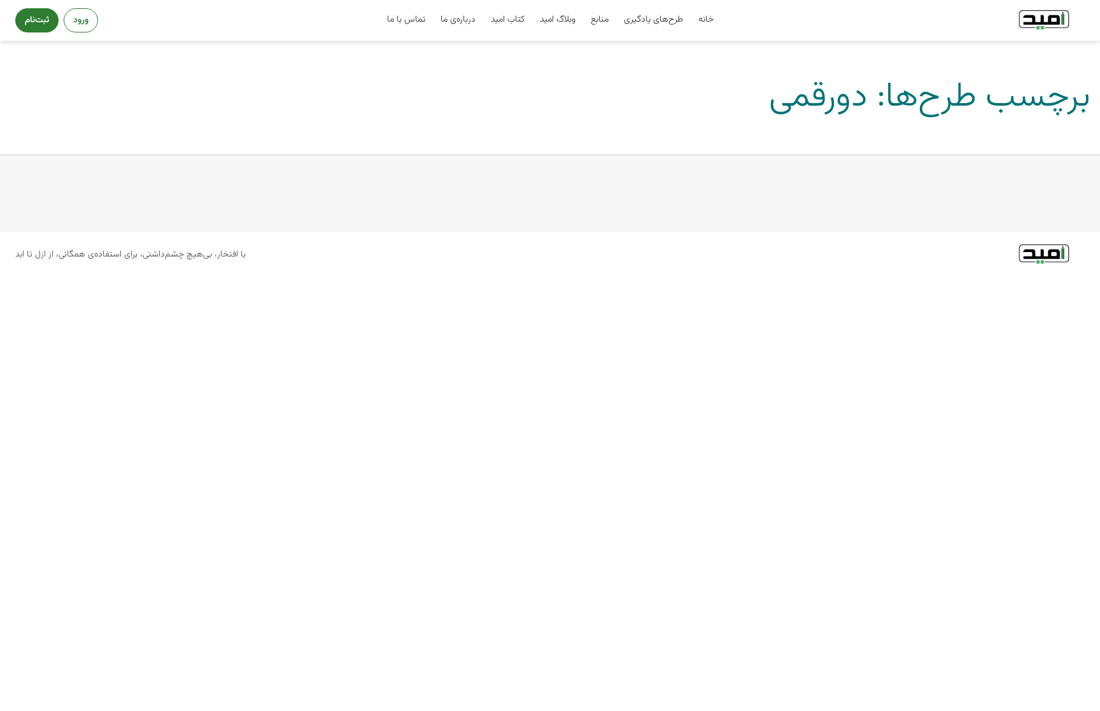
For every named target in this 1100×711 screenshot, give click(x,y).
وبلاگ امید (557, 20)
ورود (80, 20)
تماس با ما (406, 20)
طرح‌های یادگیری (653, 20)
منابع (600, 20)
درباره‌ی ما (458, 20)
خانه (706, 20)
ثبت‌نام (37, 20)
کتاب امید (508, 20)
